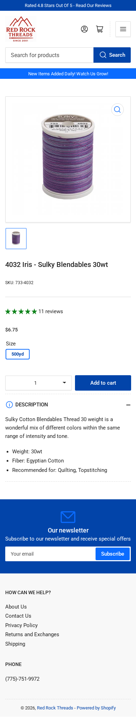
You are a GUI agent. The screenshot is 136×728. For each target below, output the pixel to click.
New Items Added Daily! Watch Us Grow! (68, 73)
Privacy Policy (21, 625)
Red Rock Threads (55, 707)
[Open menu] (123, 29)
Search (117, 55)
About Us (16, 607)
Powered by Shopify (96, 707)
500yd (18, 354)
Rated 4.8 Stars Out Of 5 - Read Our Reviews (68, 5)
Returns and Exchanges (32, 634)
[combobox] (68, 55)
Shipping (15, 644)
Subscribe (112, 554)
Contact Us (18, 616)
